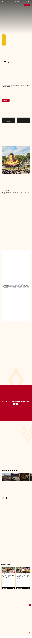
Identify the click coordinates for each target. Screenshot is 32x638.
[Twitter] (14, 404)
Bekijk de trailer (5, 100)
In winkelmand (5, 588)
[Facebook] (17, 404)
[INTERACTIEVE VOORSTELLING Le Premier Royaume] (24, 477)
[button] (4, 190)
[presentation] (2, 190)
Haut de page (30, 605)
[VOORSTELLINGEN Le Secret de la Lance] (6, 477)
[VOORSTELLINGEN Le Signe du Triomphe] (15, 477)
